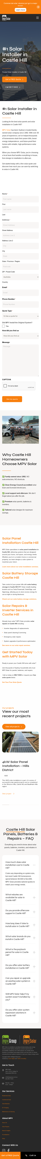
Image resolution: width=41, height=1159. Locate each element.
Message (6, 342)
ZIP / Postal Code (8, 271)
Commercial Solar (6, 1099)
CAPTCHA (6, 379)
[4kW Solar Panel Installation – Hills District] (20, 765)
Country (5, 282)
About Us (4, 1122)
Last (3, 214)
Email (5, 287)
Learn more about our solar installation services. (20, 567)
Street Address (7, 230)
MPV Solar (6, 130)
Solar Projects (5, 1126)
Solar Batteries (6, 1103)
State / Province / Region (11, 261)
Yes (7, 326)
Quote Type (7, 310)
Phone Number (9, 299)
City (3, 251)
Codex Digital (11, 1058)
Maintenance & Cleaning (8, 1111)
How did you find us (10, 330)
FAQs (3, 1138)
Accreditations (5, 1134)
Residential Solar (6, 1095)
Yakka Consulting (21, 1058)
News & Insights (6, 1130)
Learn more (20, 10)
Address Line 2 (7, 240)
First (3, 204)
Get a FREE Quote (10, 1155)
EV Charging (5, 1107)
